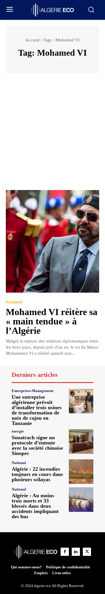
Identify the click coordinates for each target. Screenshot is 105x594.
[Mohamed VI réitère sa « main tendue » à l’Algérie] (52, 241)
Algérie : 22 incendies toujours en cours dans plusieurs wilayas (37, 474)
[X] (87, 552)
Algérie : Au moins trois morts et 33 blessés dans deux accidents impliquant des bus (35, 506)
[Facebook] (65, 552)
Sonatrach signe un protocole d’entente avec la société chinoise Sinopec (37, 445)
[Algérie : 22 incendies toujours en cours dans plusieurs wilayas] (81, 471)
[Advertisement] (52, 134)
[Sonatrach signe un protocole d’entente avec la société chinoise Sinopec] (81, 441)
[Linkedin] (76, 552)
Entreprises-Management (32, 391)
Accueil (32, 40)
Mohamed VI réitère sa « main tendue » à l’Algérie (51, 321)
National (14, 302)
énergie (18, 431)
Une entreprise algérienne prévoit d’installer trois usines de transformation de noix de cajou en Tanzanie (37, 410)
